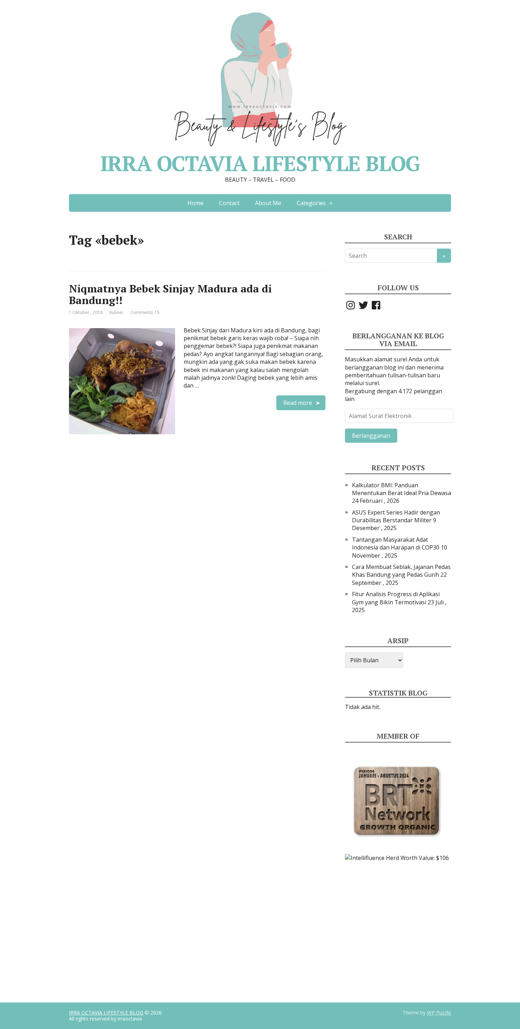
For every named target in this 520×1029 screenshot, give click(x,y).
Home (195, 203)
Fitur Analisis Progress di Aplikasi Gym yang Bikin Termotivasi (396, 598)
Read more (297, 403)
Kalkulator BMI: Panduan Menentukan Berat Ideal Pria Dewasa (401, 489)
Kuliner (116, 312)
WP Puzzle (439, 1012)
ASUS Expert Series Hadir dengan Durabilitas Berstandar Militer (396, 516)
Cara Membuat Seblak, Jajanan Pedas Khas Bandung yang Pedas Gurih (401, 571)
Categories (311, 203)
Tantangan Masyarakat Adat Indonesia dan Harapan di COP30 (395, 543)
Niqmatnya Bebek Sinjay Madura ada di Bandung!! (170, 294)
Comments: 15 (145, 312)
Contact (229, 203)
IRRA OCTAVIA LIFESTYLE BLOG (106, 1012)
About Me (268, 203)
